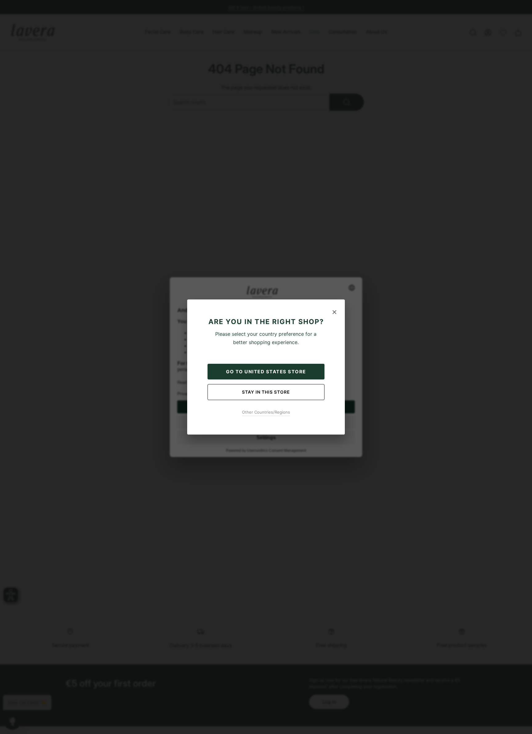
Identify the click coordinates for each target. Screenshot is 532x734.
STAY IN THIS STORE (266, 392)
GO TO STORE (266, 372)
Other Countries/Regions (266, 412)
